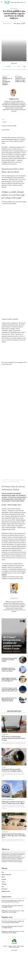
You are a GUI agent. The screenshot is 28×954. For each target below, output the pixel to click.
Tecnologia (5, 734)
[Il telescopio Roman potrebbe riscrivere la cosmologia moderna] (22, 659)
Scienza (4, 767)
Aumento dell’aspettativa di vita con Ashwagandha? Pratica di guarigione (7, 80)
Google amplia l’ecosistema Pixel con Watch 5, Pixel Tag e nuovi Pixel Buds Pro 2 (9, 679)
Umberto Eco (8, 23)
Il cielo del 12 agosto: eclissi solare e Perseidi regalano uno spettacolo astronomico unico (10, 689)
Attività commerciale (8, 799)
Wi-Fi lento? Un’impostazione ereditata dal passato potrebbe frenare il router (12, 643)
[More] (24, 66)
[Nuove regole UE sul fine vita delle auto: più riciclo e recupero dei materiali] (22, 699)
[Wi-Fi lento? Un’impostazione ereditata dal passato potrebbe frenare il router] (14, 724)
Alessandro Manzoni (7, 651)
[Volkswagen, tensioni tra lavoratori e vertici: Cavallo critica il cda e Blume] (22, 669)
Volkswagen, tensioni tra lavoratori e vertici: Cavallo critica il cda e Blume (8, 669)
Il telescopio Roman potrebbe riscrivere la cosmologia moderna (9, 660)
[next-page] (24, 621)
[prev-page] (21, 621)
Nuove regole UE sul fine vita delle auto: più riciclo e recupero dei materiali (9, 699)
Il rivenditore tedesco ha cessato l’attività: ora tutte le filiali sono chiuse (20, 79)
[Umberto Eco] (14, 92)
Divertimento (14, 8)
